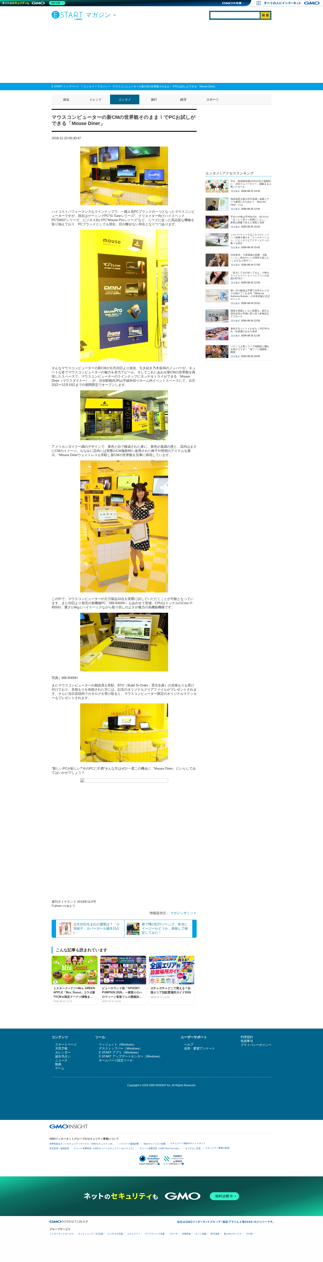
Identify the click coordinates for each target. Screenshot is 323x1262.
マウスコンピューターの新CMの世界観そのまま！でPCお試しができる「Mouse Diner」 (165, 86)
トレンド (95, 99)
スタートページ (66, 1044)
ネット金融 (200, 1234)
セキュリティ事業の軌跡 (217, 1148)
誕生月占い (63, 1056)
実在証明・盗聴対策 (59, 1148)
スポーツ (212, 99)
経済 (183, 99)
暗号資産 (215, 1234)
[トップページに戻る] (68, 15)
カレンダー (63, 1052)
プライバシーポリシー (256, 1045)
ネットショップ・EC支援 (90, 1234)
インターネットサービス (61, 1234)
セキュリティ (133, 1234)
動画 (58, 1064)
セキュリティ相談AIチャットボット (187, 1143)
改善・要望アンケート (199, 1048)
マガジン (102, 86)
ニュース (61, 1060)
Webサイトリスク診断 (154, 1144)
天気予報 (61, 1048)
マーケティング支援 (155, 1234)
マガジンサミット (183, 913)
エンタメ (89, 86)
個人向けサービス (232, 1234)
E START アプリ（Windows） (119, 1052)
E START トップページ (65, 86)
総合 (66, 99)
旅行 (154, 99)
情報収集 (186, 1234)
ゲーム (59, 1068)
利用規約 (247, 1037)
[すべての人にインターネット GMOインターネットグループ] (292, 3)
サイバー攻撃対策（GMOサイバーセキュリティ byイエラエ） (104, 1148)
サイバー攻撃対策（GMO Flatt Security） (160, 1148)
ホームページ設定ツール (116, 1060)
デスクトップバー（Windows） (120, 1048)
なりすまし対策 (193, 1148)
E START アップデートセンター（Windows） (130, 1056)
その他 (249, 1234)
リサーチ (173, 1234)
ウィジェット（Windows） (117, 1044)
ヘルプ (188, 1044)
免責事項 (247, 1041)
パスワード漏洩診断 (129, 1144)
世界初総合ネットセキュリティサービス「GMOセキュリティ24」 (81, 1144)
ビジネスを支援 (115, 1234)
